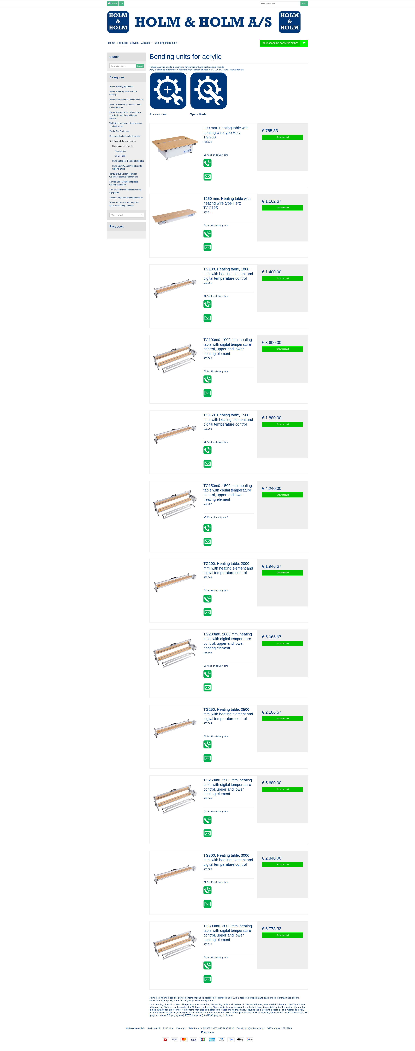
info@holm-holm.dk (255, 1028)
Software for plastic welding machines (126, 198)
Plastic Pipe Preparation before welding (123, 93)
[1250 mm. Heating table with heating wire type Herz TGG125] (175, 219)
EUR (121, 3)
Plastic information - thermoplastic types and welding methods (124, 204)
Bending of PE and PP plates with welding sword (127, 167)
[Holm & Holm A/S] (207, 22)
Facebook (208, 1032)
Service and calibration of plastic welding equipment (123, 183)
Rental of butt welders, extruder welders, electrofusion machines (123, 175)
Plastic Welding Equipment (121, 87)
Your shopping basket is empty (280, 43)
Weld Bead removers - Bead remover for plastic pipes (125, 124)
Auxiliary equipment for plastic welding (126, 99)
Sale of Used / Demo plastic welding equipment (125, 191)
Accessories (120, 151)
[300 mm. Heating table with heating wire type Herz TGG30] (175, 148)
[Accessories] (168, 90)
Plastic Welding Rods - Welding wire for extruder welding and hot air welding (125, 115)
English (114, 3)
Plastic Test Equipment (119, 131)
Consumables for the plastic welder (124, 136)
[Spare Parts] (208, 90)
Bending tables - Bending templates (128, 161)
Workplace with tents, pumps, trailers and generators (125, 106)
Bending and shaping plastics (122, 141)
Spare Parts (120, 156)
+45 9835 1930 (208, 1028)
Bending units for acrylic (122, 146)
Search (304, 3)
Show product (283, 137)
